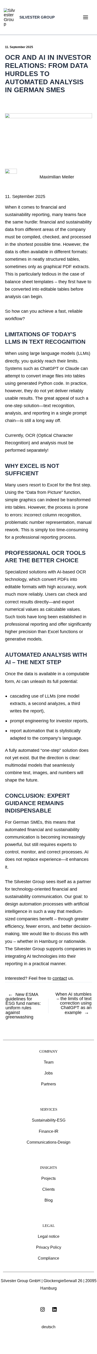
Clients (48, 1189)
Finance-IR (48, 1131)
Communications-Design (48, 1142)
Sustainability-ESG (48, 1120)
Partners (48, 1084)
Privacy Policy (48, 1247)
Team (48, 1062)
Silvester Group (37, 17)
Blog (49, 1200)
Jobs (48, 1073)
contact (59, 978)
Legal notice (48, 1236)
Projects (48, 1178)
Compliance (48, 1258)
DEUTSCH (48, 1327)
